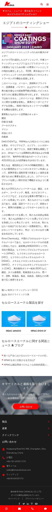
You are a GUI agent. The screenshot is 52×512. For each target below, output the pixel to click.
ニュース (18, 10)
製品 (4, 421)
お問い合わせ (26, 406)
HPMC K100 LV (38, 330)
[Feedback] (45, 509)
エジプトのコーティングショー (22, 13)
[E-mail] (19, 509)
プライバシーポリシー (34, 498)
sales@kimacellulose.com (18, 469)
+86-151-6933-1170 (16, 461)
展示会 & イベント (33, 10)
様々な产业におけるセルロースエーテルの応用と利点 (27, 355)
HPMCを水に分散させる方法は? (19, 359)
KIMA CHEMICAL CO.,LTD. (30, 491)
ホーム (8, 10)
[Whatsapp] (6, 509)
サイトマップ (13, 498)
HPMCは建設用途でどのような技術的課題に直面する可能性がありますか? (27, 364)
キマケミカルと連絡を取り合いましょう (26, 385)
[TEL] (32, 509)
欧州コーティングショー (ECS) (23, 289)
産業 (4, 428)
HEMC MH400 (13, 330)
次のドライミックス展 (18, 294)
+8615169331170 (14, 478)
